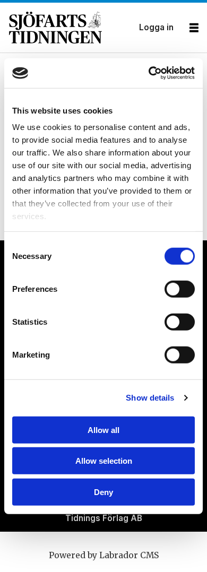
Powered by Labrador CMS (104, 555)
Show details (150, 397)
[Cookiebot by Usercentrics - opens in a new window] (149, 73)
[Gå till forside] (70, 28)
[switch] (180, 288)
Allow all (103, 429)
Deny (103, 491)
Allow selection (103, 460)
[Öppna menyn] (194, 28)
